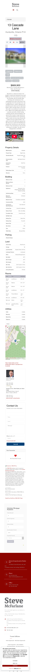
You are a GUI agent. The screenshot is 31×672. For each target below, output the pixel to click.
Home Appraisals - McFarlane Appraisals (15, 640)
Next (24, 56)
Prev (6, 56)
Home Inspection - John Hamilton (15, 644)
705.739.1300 (10, 630)
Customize (15, 660)
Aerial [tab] (8, 324)
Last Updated (8, 487)
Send (15, 444)
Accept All (15, 665)
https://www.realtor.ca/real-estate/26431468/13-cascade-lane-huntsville (14, 364)
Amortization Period (12, 530)
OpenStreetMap (13, 358)
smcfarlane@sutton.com (12, 627)
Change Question (10, 440)
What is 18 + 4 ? (11, 436)
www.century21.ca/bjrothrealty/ (13, 398)
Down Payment (10, 518)
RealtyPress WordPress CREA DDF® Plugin (14, 498)
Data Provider (8, 490)
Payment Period (11, 535)
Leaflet (7, 358)
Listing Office (7, 493)
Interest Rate (10, 524)
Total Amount (10, 513)
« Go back (9, 19)
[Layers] (23, 328)
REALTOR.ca (9, 468)
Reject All (15, 663)
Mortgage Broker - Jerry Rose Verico (15, 646)
